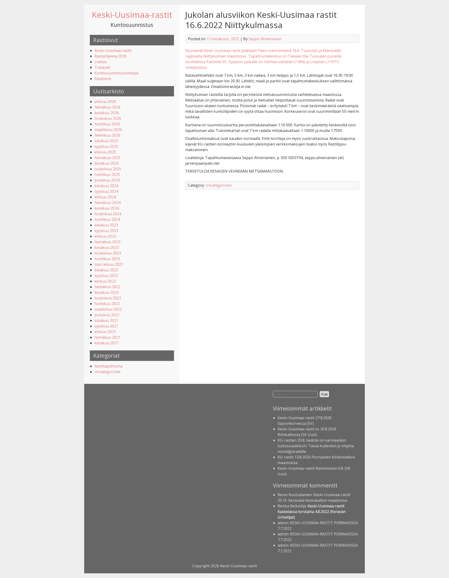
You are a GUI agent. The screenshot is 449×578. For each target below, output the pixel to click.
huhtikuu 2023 (107, 258)
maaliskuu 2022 (108, 309)
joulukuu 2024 (106, 180)
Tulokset (102, 67)
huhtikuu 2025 (107, 174)
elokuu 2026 (105, 101)
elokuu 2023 (105, 236)
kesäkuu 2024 (106, 208)
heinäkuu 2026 (107, 107)
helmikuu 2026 (107, 135)
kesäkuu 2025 (106, 163)
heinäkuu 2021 (107, 337)
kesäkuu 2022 (106, 292)
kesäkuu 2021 (106, 342)
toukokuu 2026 (107, 118)
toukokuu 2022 (107, 298)
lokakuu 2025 (106, 140)
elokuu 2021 (105, 331)
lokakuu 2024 (106, 185)
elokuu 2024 (105, 197)
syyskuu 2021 (106, 326)
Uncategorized (107, 371)
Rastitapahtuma (108, 366)
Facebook (102, 78)
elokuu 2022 (105, 281)
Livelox (100, 61)
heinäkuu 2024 (107, 202)
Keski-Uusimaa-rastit (132, 14)
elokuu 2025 (105, 152)
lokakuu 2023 (106, 225)
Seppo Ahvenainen (265, 38)
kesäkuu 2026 (106, 112)
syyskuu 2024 (106, 191)
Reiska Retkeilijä (292, 506)
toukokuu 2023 (107, 253)
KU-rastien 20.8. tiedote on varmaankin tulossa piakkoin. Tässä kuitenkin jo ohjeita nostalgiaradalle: (316, 446)
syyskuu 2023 (106, 230)
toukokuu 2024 (107, 213)
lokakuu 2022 (106, 270)
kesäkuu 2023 (106, 247)
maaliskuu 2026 (108, 129)
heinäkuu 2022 (107, 286)
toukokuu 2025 (107, 168)
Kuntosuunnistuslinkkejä (116, 73)
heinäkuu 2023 (107, 241)
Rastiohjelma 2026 (110, 56)
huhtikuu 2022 (107, 303)
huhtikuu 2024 (107, 219)
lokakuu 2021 (106, 320)
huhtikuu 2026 (107, 124)
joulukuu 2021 (106, 314)
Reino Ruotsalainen (295, 494)
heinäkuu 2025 (107, 157)
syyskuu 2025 (106, 146)
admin (283, 522)
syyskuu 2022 (106, 275)
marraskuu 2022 (108, 264)
